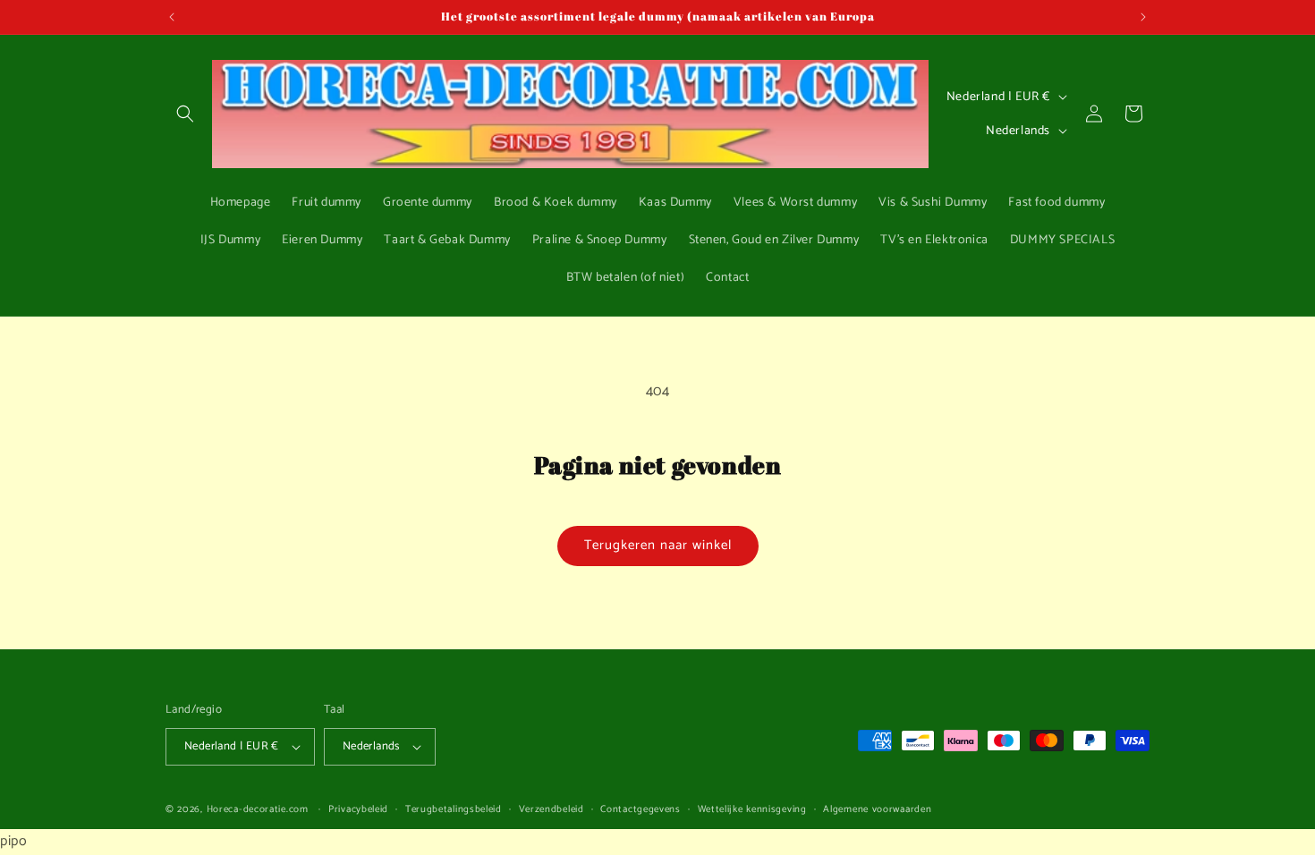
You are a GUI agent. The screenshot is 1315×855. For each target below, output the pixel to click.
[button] (185, 113)
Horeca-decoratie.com (258, 809)
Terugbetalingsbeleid (453, 809)
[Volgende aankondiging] (1143, 17)
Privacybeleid (358, 809)
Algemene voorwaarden (877, 809)
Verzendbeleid (551, 809)
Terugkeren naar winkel (658, 545)
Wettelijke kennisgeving (752, 809)
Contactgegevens (640, 809)
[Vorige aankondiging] (171, 17)
